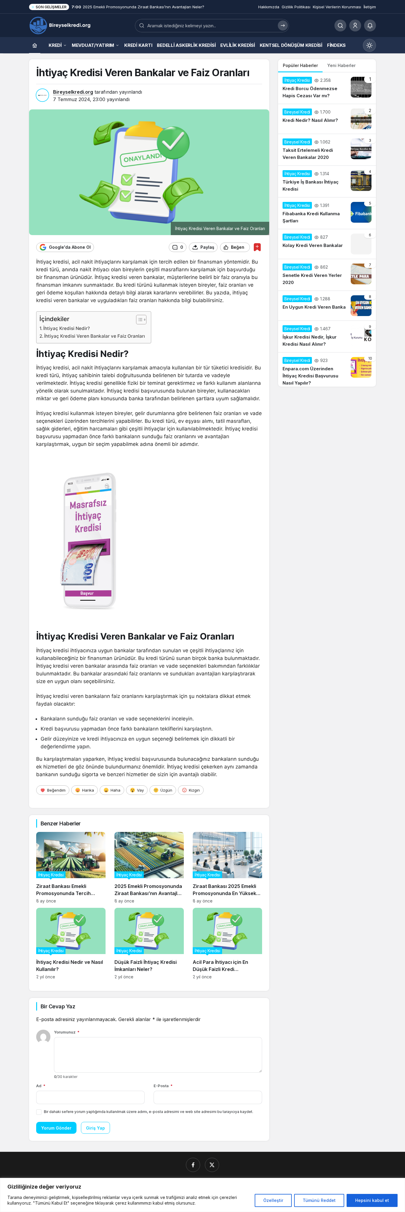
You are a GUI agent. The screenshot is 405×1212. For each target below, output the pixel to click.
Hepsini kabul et (372, 1200)
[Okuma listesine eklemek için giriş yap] (257, 247)
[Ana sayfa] (34, 45)
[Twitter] (212, 1165)
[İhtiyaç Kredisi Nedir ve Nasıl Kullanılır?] (71, 943)
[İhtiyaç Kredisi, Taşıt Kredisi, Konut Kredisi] (60, 25)
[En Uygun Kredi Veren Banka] (327, 305)
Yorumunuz (66, 1032)
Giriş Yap (95, 1127)
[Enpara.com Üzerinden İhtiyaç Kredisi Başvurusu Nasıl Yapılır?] (327, 370)
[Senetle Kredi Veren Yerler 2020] (327, 275)
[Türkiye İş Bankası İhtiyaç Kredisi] (327, 181)
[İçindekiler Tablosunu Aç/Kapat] (138, 320)
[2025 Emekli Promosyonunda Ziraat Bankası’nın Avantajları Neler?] (149, 867)
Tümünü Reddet (319, 1200)
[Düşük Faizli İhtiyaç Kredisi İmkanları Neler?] (149, 943)
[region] (202, 1195)
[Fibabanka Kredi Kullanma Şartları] (327, 213)
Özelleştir (273, 1200)
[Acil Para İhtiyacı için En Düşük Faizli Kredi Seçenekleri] (227, 943)
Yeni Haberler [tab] (341, 65)
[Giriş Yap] (355, 25)
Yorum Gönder (56, 1127)
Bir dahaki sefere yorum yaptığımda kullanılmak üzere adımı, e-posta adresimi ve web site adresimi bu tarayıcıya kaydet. (148, 1111)
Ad (40, 1085)
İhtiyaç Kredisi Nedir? (66, 328)
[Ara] (340, 25)
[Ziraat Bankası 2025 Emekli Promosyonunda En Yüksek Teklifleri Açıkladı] (227, 867)
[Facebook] (193, 1165)
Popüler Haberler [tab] (300, 65)
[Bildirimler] (370, 25)
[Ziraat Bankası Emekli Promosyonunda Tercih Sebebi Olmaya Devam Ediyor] (71, 867)
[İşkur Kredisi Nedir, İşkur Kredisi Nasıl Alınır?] (327, 336)
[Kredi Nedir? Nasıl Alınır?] (327, 119)
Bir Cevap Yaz (58, 1006)
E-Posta (163, 1085)
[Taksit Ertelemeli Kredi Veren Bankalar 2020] (327, 149)
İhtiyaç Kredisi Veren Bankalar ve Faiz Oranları (94, 336)
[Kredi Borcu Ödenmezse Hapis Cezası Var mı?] (327, 88)
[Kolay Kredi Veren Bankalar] (327, 244)
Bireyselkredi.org (73, 92)
